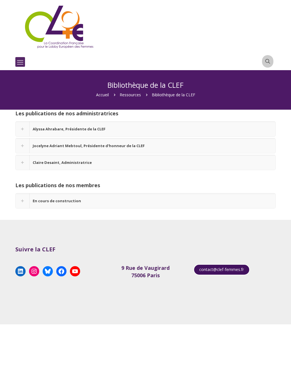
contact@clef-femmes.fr (221, 269)
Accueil (102, 94)
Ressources (130, 94)
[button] (145, 129)
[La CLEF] (59, 27)
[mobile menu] (20, 62)
